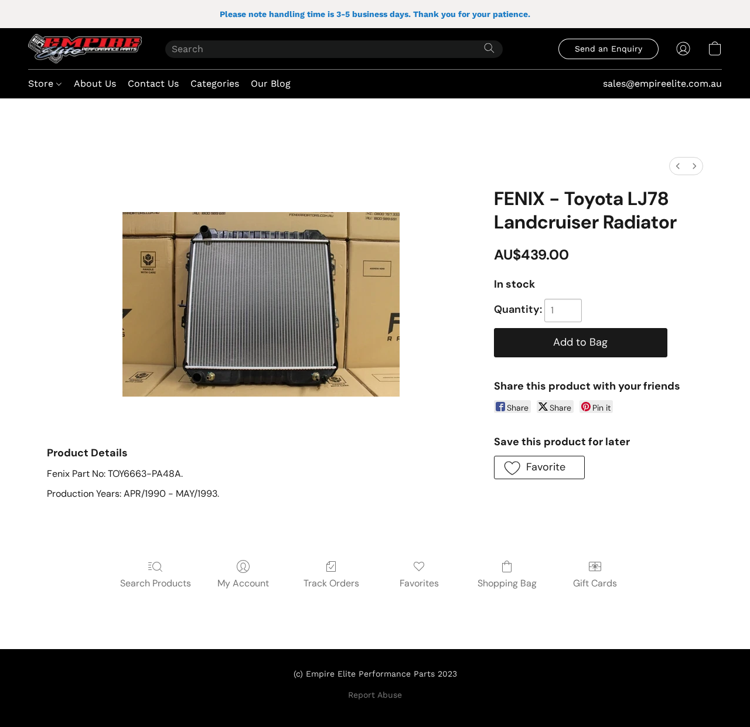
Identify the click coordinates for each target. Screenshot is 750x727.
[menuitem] (678, 166)
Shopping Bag (507, 583)
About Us (95, 83)
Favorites (419, 583)
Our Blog (271, 83)
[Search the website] (489, 48)
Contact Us (153, 83)
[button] (85, 48)
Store (42, 83)
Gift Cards (595, 583)
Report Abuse (375, 694)
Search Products (155, 583)
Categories (214, 83)
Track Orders (331, 583)
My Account (243, 583)
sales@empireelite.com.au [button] (662, 83)
